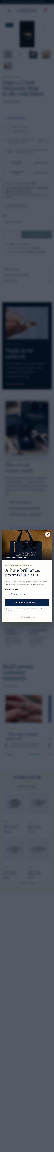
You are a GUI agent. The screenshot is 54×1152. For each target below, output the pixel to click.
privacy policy (8, 610)
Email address (11, 589)
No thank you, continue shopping (27, 617)
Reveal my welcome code (26, 603)
